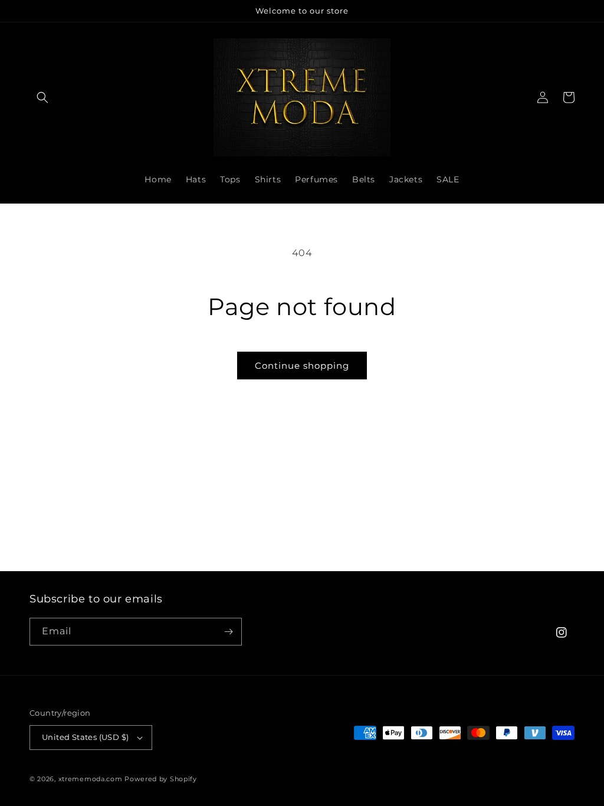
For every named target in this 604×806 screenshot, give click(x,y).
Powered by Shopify (160, 779)
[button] (42, 97)
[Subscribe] (228, 632)
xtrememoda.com (90, 779)
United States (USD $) (85, 737)
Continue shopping (302, 365)
